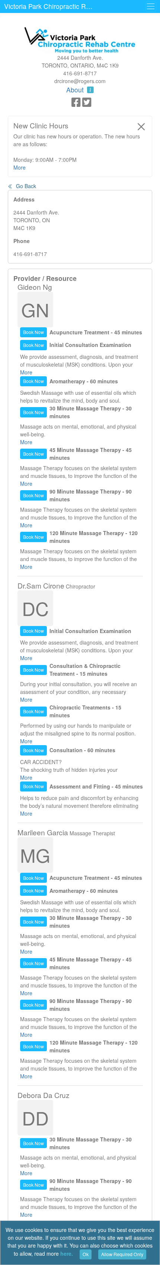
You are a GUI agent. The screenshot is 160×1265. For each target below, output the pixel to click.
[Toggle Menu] (150, 6)
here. (66, 1253)
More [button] (19, 167)
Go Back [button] (25, 186)
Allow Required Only (122, 1254)
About (76, 89)
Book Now (33, 332)
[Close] (141, 126)
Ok (86, 1254)
